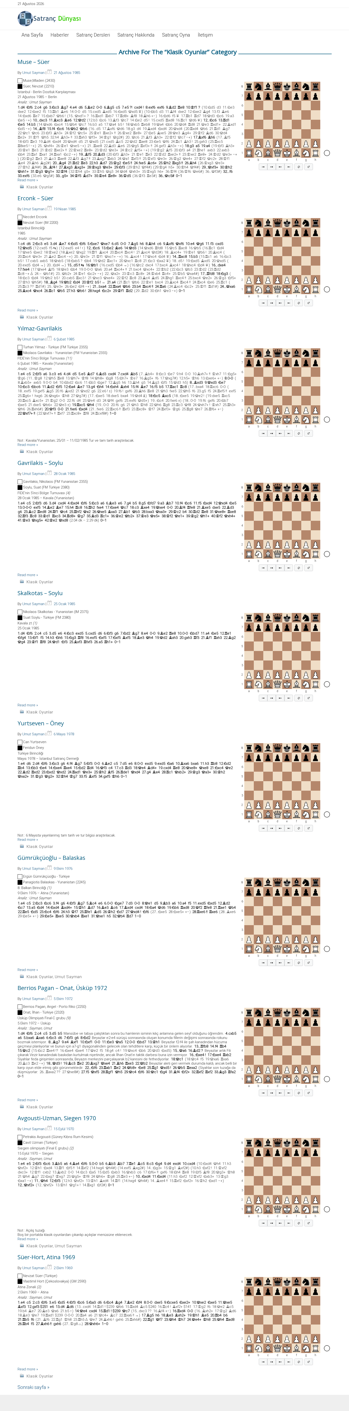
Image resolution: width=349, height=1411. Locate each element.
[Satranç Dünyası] (50, 18)
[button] (263, 166)
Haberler (60, 35)
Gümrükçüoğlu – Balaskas (51, 857)
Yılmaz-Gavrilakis (40, 328)
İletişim (205, 35)
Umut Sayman (33, 73)
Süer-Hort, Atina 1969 (46, 1257)
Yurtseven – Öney (41, 723)
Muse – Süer (34, 62)
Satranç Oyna (176, 35)
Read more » (28, 180)
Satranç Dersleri (93, 35)
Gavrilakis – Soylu (40, 463)
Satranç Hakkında (136, 35)
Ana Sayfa (32, 35)
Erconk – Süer (35, 198)
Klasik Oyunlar (39, 187)
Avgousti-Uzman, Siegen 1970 (57, 1118)
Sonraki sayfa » (33, 1387)
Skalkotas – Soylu (40, 593)
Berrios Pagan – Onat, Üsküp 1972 (62, 988)
